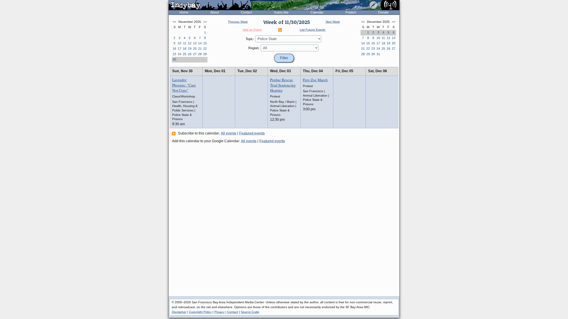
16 (174, 48)
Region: (253, 48)
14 (200, 43)
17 (179, 48)
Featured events (252, 133)
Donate (383, 12)
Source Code (250, 312)
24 (179, 54)
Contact (246, 12)
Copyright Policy (200, 312)
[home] (210, 5)
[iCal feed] (174, 133)
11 (184, 43)
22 (205, 48)
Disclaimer (179, 312)
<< (174, 21)
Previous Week (238, 21)
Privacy (219, 312)
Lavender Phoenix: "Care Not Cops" (184, 85)
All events (228, 133)
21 (200, 48)
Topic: (250, 39)
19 (189, 48)
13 (195, 43)
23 (174, 54)
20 (195, 48)
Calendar (316, 12)
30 (174, 59)
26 (189, 54)
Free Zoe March (315, 79)
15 (205, 43)
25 (184, 54)
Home (183, 12)
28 (200, 54)
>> (205, 21)
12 (189, 43)
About (214, 12)
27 (195, 54)
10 (179, 43)
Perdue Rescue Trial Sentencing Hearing (283, 85)
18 (184, 48)
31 (378, 54)
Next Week (333, 21)
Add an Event (252, 29)
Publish (350, 12)
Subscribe (281, 12)
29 (205, 54)
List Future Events (312, 29)
